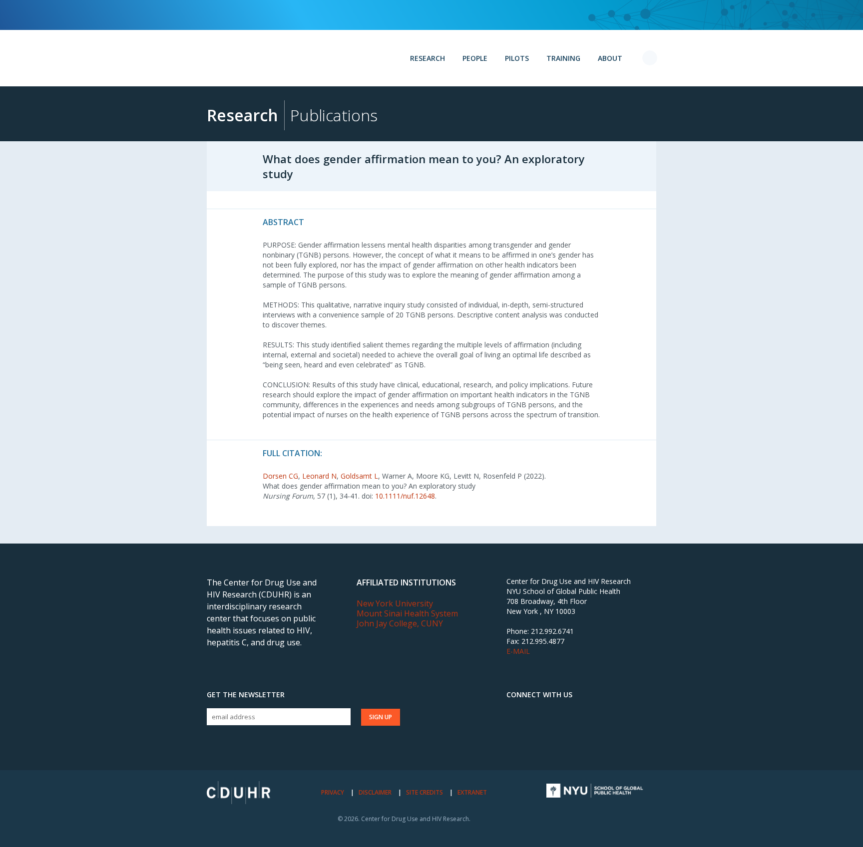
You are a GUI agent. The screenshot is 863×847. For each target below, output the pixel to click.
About (610, 58)
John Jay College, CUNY (400, 623)
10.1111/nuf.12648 (405, 496)
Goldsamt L (359, 476)
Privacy (332, 792)
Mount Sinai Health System (407, 613)
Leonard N (319, 476)
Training (563, 58)
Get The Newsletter (246, 694)
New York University (395, 603)
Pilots (517, 58)
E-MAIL (518, 651)
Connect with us (539, 694)
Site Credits (424, 792)
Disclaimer (375, 792)
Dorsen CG (280, 476)
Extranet (472, 792)
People (474, 58)
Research (427, 58)
